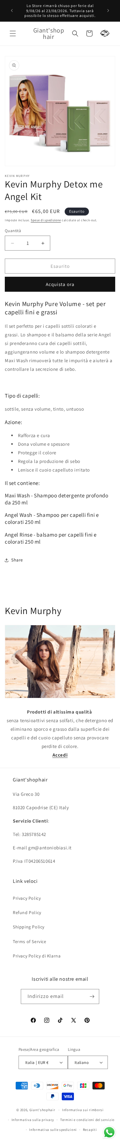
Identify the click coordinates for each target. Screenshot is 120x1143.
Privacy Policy (27, 898)
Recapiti (90, 1129)
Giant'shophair (42, 1110)
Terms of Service (29, 941)
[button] (13, 33)
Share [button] (17, 560)
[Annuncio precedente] (12, 11)
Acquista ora (60, 284)
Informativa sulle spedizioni (53, 1129)
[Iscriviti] (92, 996)
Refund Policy (27, 912)
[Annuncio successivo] (108, 11)
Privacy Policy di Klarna (36, 956)
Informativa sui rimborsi (83, 1110)
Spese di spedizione (46, 220)
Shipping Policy (28, 927)
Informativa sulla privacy (33, 1119)
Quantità (13, 230)
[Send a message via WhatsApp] (109, 1132)
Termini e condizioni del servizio (87, 1119)
